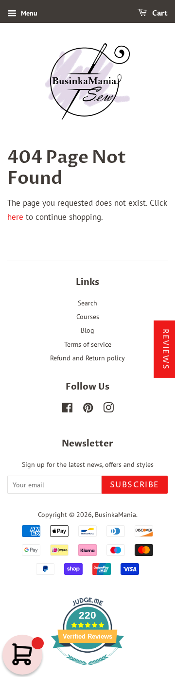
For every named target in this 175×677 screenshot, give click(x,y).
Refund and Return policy (87, 357)
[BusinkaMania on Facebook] (67, 409)
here (15, 217)
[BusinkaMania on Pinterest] (88, 409)
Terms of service (87, 344)
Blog (87, 330)
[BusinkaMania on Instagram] (108, 409)
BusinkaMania (115, 514)
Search (87, 302)
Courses (87, 316)
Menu (28, 13)
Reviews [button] (165, 349)
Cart (159, 13)
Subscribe (134, 485)
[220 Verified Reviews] (87, 669)
